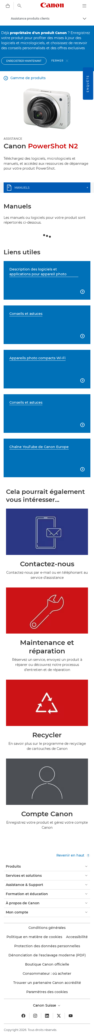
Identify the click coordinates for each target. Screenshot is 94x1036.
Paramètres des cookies (47, 992)
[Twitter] (59, 1016)
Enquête (87, 83)
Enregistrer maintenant (23, 60)
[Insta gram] (35, 1016)
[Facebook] (23, 1016)
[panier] (8, 6)
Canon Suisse (45, 1005)
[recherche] (19, 6)
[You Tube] (71, 1016)
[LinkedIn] (47, 1016)
